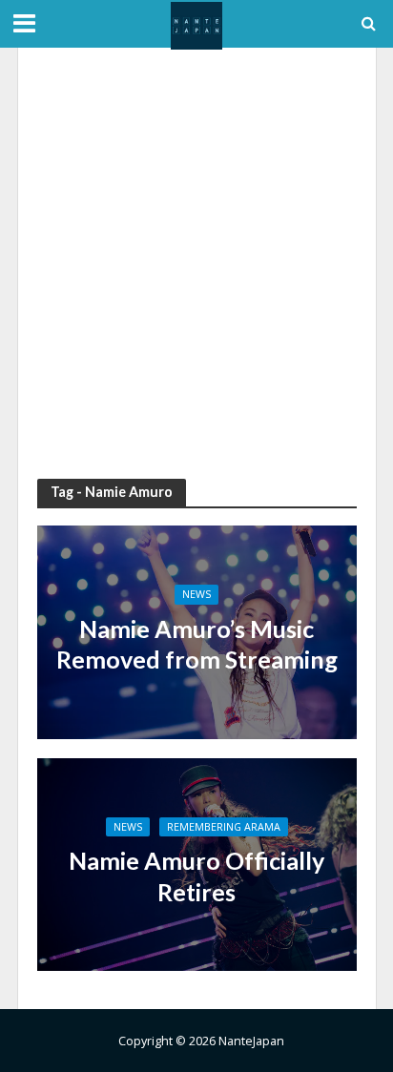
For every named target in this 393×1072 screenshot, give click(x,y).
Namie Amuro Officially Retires (196, 875)
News (196, 594)
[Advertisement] (196, 263)
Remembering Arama (223, 827)
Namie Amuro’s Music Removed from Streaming (197, 643)
